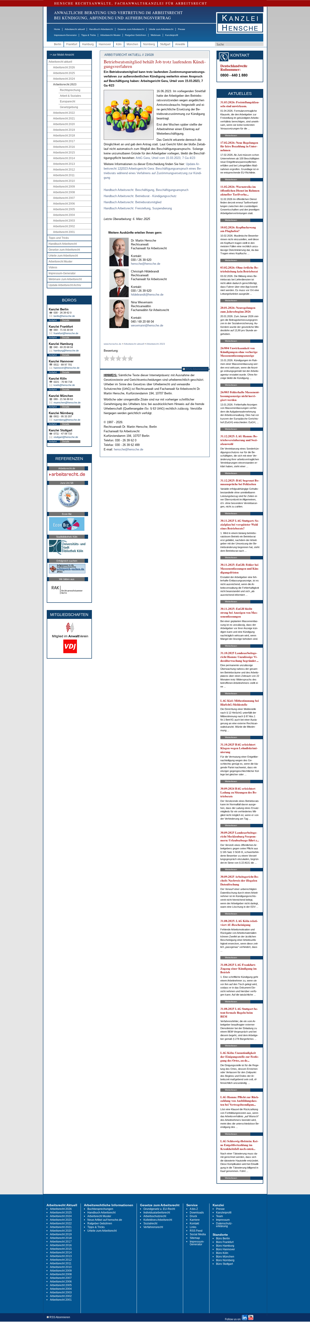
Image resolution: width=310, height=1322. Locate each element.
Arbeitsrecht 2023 (64, 84)
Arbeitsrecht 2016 (64, 146)
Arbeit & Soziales (70, 95)
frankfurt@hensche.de (66, 333)
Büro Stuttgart (224, 1263)
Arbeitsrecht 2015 (64, 152)
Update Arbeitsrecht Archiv (65, 285)
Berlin (57, 44)
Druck (193, 1216)
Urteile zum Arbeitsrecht (161, 29)
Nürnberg (149, 44)
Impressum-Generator (65, 35)
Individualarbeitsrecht (156, 1212)
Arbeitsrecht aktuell (75, 29)
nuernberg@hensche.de (67, 419)
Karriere (195, 1219)
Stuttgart (165, 44)
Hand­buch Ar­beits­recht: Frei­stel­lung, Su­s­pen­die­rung (138, 208)
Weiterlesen (231, 135)
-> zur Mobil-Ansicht (61, 54)
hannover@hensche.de (66, 367)
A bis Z (194, 1209)
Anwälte (180, 44)
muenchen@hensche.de (67, 402)
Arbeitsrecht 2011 (64, 175)
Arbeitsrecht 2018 (64, 135)
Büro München (225, 1256)
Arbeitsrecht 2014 (64, 158)
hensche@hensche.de (145, 263)
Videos (53, 267)
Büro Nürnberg (225, 1260)
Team (219, 1216)
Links (193, 1227)
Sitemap (195, 1238)
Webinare (156, 35)
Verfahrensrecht (153, 1227)
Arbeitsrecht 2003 (64, 220)
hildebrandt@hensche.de (147, 294)
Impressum (223, 1219)
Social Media (198, 1234)
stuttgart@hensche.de (66, 437)
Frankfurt (71, 44)
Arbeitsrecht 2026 (64, 67)
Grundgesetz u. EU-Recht (159, 1209)
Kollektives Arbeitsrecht (157, 1219)
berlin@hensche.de (64, 316)
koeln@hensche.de (64, 385)
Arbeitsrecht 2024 (64, 78)
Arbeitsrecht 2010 (64, 181)
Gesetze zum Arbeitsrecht (131, 29)
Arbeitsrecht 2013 (64, 164)
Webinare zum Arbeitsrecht (65, 279)
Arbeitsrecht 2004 (64, 215)
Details (65, 320)
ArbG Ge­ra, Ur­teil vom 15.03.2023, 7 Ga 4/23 (165, 158)
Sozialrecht (150, 1223)
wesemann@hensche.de (147, 325)
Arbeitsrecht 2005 (64, 209)
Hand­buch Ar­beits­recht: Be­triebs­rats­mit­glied (132, 202)
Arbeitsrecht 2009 (64, 186)
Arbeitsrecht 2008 (64, 192)
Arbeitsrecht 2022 (64, 112)
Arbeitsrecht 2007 (64, 198)
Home (57, 29)
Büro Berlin (223, 1238)
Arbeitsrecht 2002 (64, 226)
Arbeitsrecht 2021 (64, 118)
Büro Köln (222, 1253)
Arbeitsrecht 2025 (64, 73)
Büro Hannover (225, 1249)
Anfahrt (53, 320)
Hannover (105, 44)
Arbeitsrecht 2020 (64, 124)
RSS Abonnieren (196, 369)
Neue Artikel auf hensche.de (104, 1219)
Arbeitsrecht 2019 (64, 129)
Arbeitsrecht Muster (110, 35)
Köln (119, 44)
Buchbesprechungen (100, 1209)
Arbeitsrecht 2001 (64, 232)
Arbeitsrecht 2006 (64, 203)
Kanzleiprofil (171, 35)
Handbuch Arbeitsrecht (101, 29)
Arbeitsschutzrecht (154, 1216)
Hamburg (88, 44)
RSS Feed (196, 1230)
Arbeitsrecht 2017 (64, 141)
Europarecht (67, 101)
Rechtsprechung (70, 90)
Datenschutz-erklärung (224, 1225)
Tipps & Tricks (88, 35)
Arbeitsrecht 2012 (64, 169)
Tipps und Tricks (59, 238)
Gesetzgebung (69, 107)
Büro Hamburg (225, 1245)
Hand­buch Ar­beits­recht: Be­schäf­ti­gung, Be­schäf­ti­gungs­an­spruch (146, 190)
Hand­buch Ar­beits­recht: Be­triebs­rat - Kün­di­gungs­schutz (140, 196)
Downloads (197, 1212)
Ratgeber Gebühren (135, 35)
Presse (181, 29)
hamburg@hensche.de (66, 350)
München (132, 44)
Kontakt (194, 1223)
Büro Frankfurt (225, 1242)
